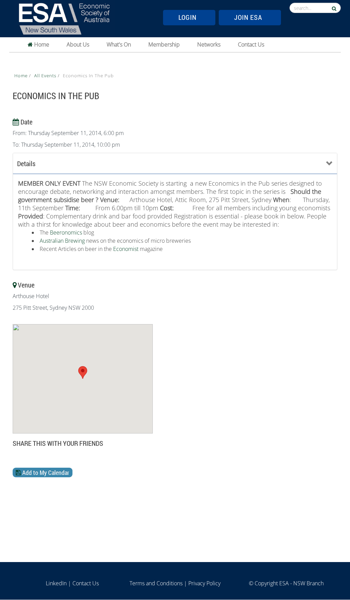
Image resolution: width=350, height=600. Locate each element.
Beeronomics (66, 232)
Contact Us (251, 44)
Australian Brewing (62, 240)
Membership (164, 44)
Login (187, 17)
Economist (126, 249)
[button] (83, 372)
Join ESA (248, 17)
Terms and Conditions (156, 583)
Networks (208, 44)
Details (26, 163)
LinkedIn (56, 583)
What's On (119, 44)
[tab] (175, 163)
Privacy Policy (204, 583)
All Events (46, 75)
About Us (78, 44)
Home (41, 44)
